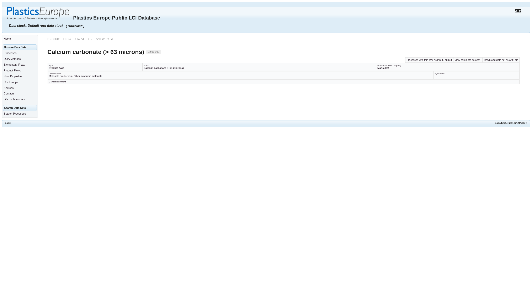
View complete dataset (467, 60)
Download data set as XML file (501, 60)
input (440, 60)
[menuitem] (20, 39)
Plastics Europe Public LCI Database (116, 18)
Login (8, 123)
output (448, 60)
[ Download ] (75, 25)
